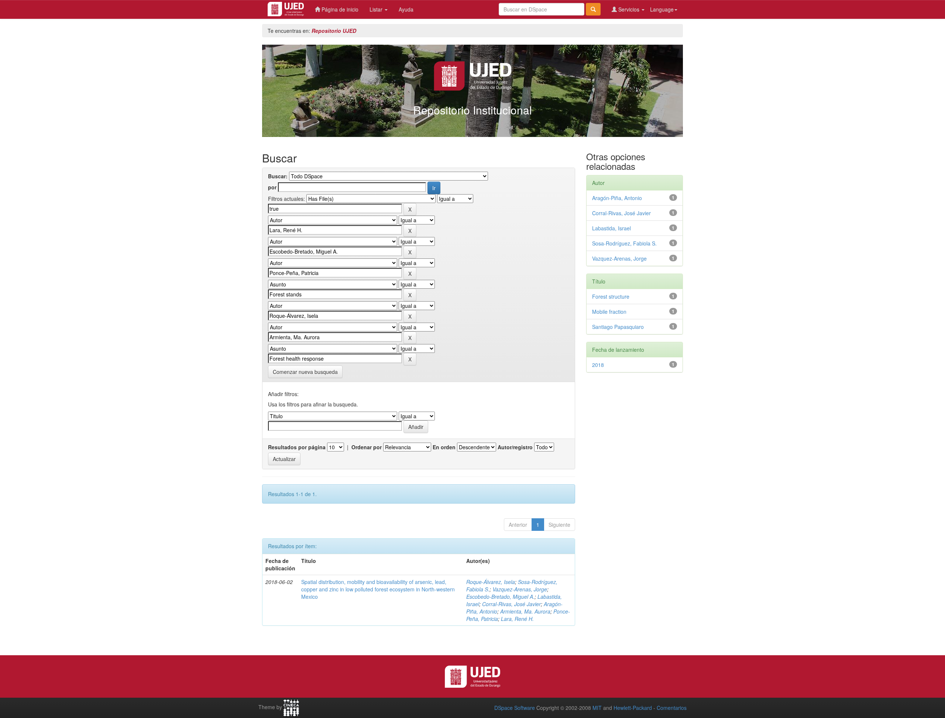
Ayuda (406, 9)
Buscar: (278, 176)
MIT (597, 707)
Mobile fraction (609, 311)
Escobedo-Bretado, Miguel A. (500, 596)
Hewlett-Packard (633, 707)
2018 (598, 364)
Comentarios (672, 707)
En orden (444, 447)
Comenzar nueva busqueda (305, 371)
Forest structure (610, 296)
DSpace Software (514, 707)
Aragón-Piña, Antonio (617, 198)
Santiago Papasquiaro (618, 326)
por (272, 187)
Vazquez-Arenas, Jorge (519, 589)
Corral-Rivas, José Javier (511, 604)
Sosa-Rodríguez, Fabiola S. (624, 243)
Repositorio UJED (334, 30)
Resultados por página (297, 447)
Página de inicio (339, 9)
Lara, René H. (517, 618)
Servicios (629, 9)
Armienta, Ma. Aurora (525, 611)
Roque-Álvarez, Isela (490, 581)
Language (662, 9)
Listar (377, 9)
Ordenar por (366, 447)
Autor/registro (515, 447)
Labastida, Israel (611, 228)
